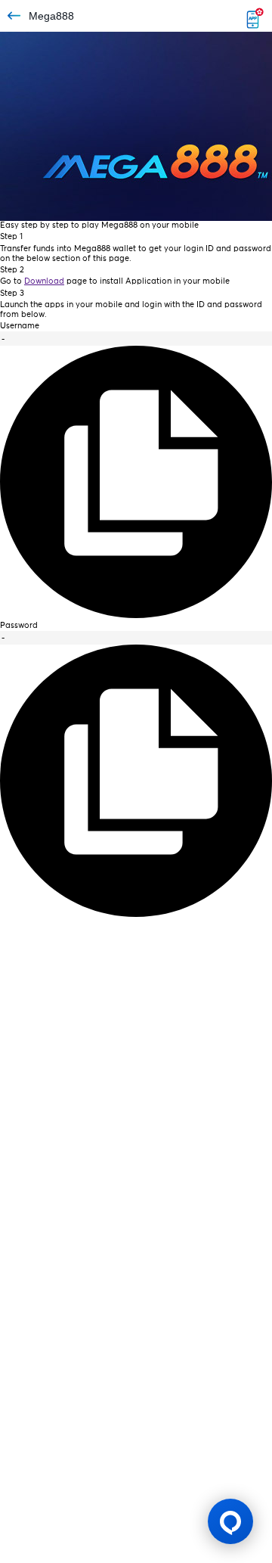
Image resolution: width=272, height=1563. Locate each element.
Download (44, 281)
